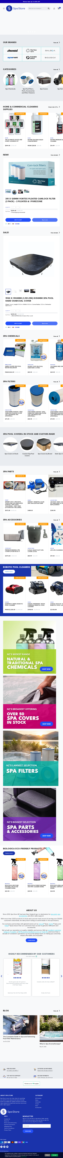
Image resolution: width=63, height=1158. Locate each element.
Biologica (7, 883)
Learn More (31, 940)
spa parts (54, 914)
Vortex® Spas (8, 410)
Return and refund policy (10, 1122)
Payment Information (9, 1124)
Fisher (7, 926)
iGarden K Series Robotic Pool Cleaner (14, 604)
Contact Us (7, 1119)
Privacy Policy (7, 1130)
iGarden (7, 602)
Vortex (51, 924)
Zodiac (29, 602)
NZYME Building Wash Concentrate (35, 140)
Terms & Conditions (9, 1128)
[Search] (49, 8)
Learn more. (24, 1156)
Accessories (38, 1107)
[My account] (54, 8)
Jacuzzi (41, 924)
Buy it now (45, 220)
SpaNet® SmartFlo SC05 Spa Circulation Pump (36, 502)
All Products (38, 1098)
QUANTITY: (7, 207)
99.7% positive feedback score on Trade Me (33, 932)
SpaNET (6, 500)
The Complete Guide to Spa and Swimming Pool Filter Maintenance (19, 1038)
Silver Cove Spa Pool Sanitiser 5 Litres (35, 367)
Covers (37, 1104)
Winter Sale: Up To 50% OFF (31, 1)
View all (55, 42)
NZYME (6, 138)
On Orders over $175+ (12, 1070)
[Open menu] (4, 8)
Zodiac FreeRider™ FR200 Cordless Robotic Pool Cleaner (36, 605)
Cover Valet (8, 548)
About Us (6, 1121)
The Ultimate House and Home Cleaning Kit (13, 140)
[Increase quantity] (19, 207)
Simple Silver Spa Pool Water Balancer (13, 367)
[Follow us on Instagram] (4, 1147)
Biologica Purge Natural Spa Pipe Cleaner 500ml (37, 886)
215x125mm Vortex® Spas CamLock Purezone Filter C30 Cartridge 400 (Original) (37, 414)
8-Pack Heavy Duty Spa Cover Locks (35, 551)
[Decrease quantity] (12, 207)
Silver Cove (30, 364)
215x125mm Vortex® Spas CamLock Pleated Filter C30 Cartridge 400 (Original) (14, 414)
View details (54, 155)
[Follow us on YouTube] (7, 1147)
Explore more (9, 571)
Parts (36, 1105)
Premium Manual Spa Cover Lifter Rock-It (12, 550)
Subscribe (28, 1131)
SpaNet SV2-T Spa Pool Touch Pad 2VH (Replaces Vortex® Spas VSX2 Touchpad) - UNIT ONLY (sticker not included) (14, 504)
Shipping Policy (8, 1126)
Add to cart (18, 220)
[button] (2, 976)
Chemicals (38, 1102)
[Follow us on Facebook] (1, 1147)
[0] (59, 8)
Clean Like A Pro (53, 107)
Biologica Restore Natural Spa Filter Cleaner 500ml (12, 887)
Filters (36, 1100)
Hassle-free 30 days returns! (45, 1070)
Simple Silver (8, 364)
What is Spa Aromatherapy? (50, 1044)
